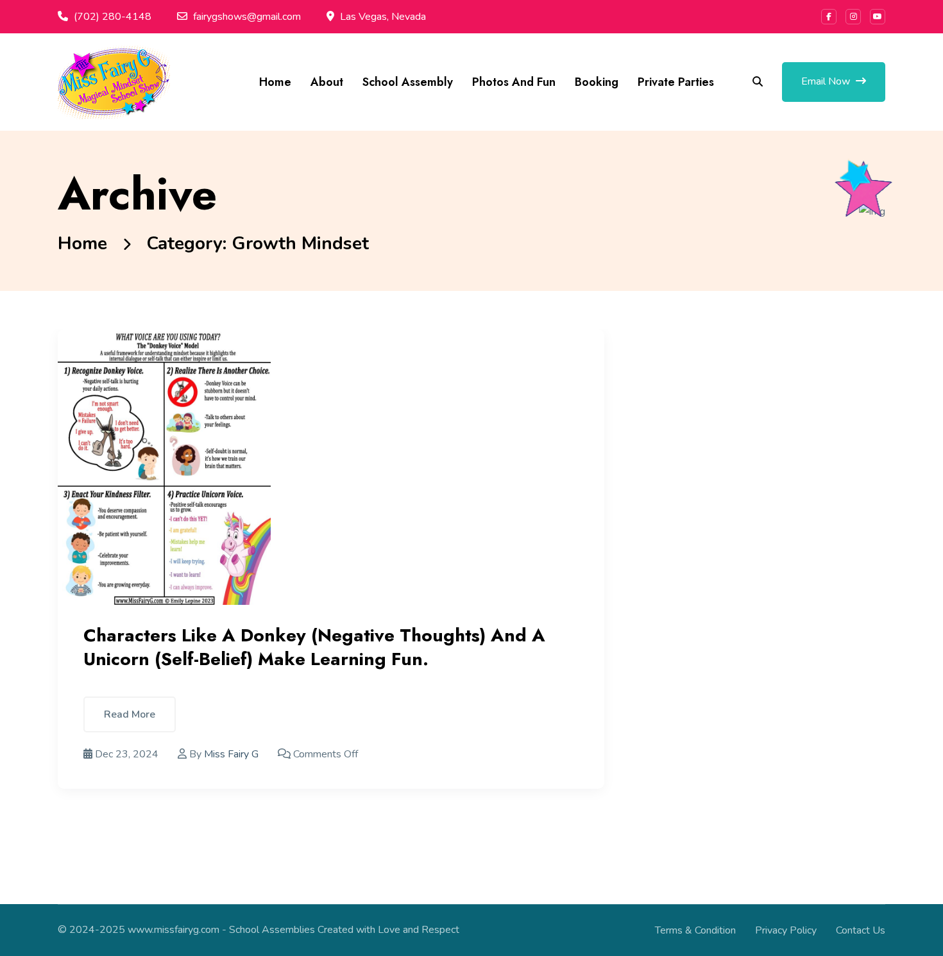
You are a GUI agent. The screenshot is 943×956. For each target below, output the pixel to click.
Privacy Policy (786, 930)
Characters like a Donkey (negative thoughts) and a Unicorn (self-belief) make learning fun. (314, 647)
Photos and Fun (514, 82)
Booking (596, 82)
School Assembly (407, 82)
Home (275, 82)
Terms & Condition (695, 930)
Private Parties (676, 82)
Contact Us (860, 930)
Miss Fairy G (231, 754)
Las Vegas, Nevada (383, 17)
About (326, 82)
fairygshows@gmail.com (247, 17)
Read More (129, 714)
